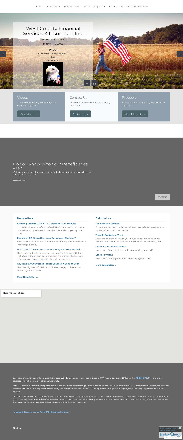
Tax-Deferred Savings (107, 223)
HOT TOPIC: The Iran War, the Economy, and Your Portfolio (49, 249)
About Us (52, 6)
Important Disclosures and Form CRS (31, 412)
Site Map (17, 428)
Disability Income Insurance (111, 246)
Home (39, 6)
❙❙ (94, 83)
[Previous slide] (3, 54)
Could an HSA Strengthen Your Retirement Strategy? (46, 238)
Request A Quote (93, 6)
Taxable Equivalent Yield (109, 235)
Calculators (103, 218)
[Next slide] (180, 54)
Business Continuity (60, 412)
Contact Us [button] (78, 114)
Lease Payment (104, 255)
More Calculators (106, 265)
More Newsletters (27, 277)
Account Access (136, 6)
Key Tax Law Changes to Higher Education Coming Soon (48, 263)
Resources (70, 6)
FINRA (139, 378)
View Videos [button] (27, 114)
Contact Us (116, 6)
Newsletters (25, 218)
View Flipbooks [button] (134, 114)
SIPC (145, 378)
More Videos (19, 181)
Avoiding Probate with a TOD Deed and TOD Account (46, 223)
